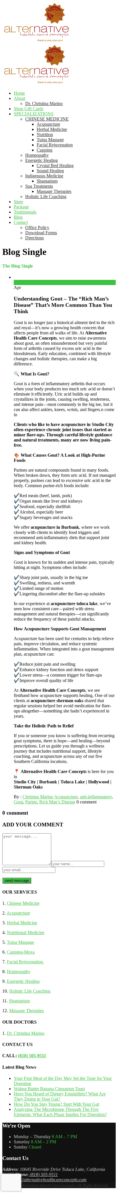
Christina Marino (38, 796)
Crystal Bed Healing (55, 165)
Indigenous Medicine (44, 175)
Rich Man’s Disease (57, 801)
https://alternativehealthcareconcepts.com (48, 1179)
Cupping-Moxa (21, 952)
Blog (18, 217)
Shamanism (47, 181)
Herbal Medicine (52, 129)
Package (21, 206)
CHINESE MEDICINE (47, 119)
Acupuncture (48, 124)
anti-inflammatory (96, 796)
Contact (21, 222)
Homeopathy (37, 155)
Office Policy (37, 227)
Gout (18, 801)
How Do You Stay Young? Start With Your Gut (56, 1104)
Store (18, 201)
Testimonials (25, 212)
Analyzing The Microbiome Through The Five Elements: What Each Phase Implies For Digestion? (60, 1112)
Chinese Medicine (23, 903)
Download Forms (41, 232)
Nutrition (45, 134)
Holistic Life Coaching (45, 196)
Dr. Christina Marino (44, 103)
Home (19, 93)
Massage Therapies (54, 191)
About (19, 98)
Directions (34, 237)
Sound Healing (50, 170)
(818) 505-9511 (32, 1055)
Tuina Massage (50, 139)
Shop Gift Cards (28, 108)
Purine (31, 801)
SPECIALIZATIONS (34, 113)
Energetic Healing (41, 160)
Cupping (44, 150)
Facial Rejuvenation (55, 144)
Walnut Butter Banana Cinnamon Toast (49, 1088)
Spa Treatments (39, 186)
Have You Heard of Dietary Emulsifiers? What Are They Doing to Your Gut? (60, 1096)
